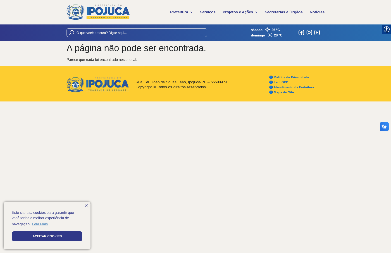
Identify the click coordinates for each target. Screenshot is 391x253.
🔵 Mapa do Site (281, 92)
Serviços (207, 12)
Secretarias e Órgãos (284, 12)
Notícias (317, 12)
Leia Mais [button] (40, 224)
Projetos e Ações (238, 12)
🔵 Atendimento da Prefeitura (291, 87)
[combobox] (137, 32)
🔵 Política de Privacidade (289, 77)
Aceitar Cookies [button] (47, 236)
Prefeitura (179, 12)
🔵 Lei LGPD (278, 82)
